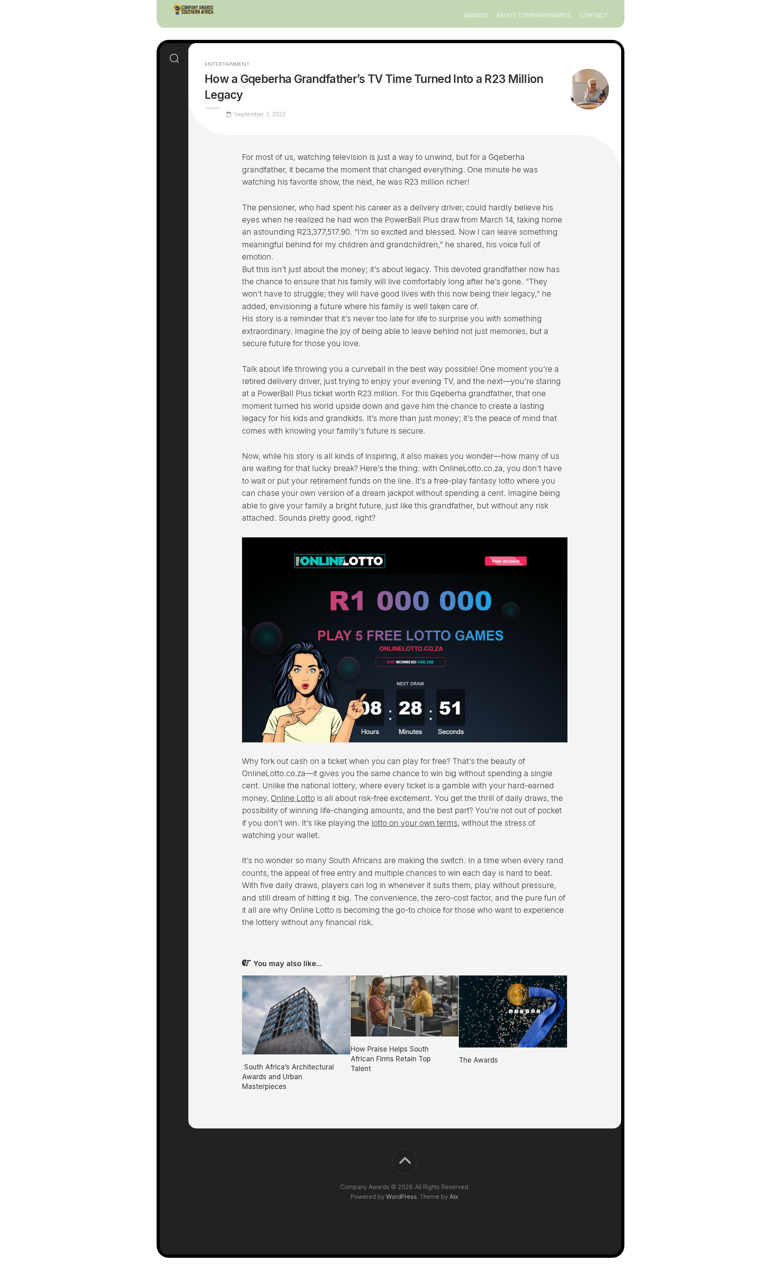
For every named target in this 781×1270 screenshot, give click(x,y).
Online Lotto (293, 798)
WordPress (401, 1196)
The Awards (478, 1060)
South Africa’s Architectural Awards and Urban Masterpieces (288, 1077)
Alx (453, 1196)
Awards (476, 15)
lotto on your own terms (414, 823)
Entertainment (227, 64)
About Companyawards (533, 15)
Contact (593, 15)
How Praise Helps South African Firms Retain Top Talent (391, 1059)
